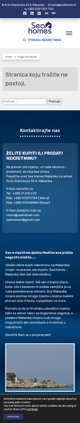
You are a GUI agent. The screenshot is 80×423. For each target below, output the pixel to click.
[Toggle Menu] (69, 33)
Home (8, 56)
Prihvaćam (13, 416)
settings (32, 409)
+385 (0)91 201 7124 (40, 9)
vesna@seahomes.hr (63, 5)
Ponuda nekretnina (44, 40)
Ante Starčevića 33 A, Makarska (24, 5)
